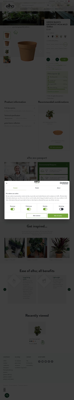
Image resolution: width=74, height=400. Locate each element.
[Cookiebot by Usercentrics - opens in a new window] (62, 183)
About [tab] (58, 188)
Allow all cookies (58, 215)
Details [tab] (37, 188)
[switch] (29, 209)
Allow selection (36, 215)
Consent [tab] (15, 188)
